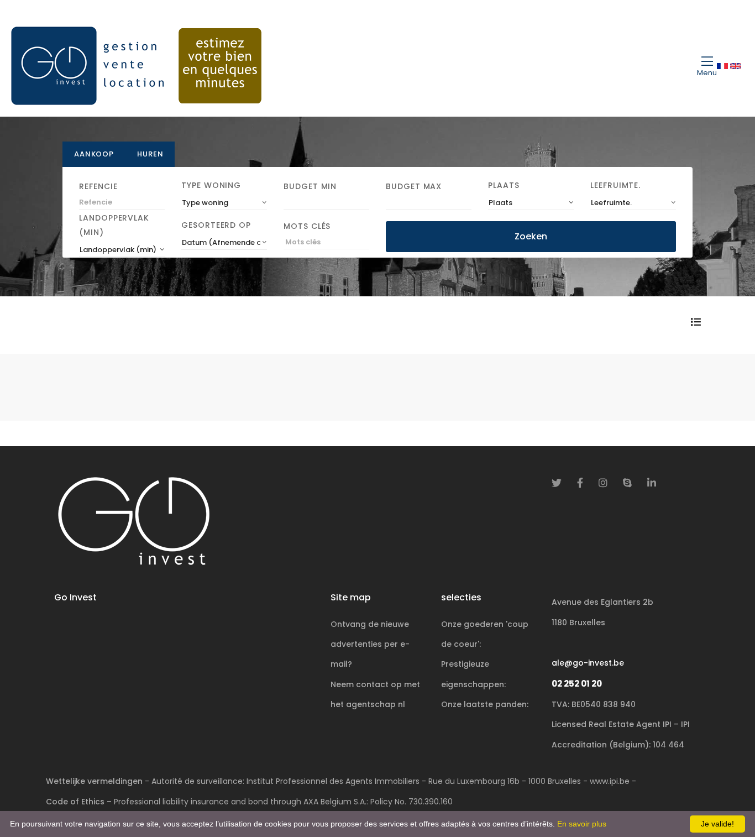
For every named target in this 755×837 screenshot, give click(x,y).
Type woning (211, 185)
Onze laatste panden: (484, 704)
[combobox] (224, 203)
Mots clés (307, 226)
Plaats (504, 185)
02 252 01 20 (577, 683)
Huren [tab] (150, 154)
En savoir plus (581, 823)
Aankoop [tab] (94, 154)
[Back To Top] (724, 806)
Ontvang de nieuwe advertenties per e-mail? (370, 644)
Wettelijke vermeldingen (94, 781)
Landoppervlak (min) (114, 225)
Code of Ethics (75, 801)
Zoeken (531, 236)
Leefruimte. (615, 185)
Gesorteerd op (216, 225)
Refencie (98, 186)
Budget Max (414, 186)
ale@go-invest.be (588, 662)
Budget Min (310, 186)
